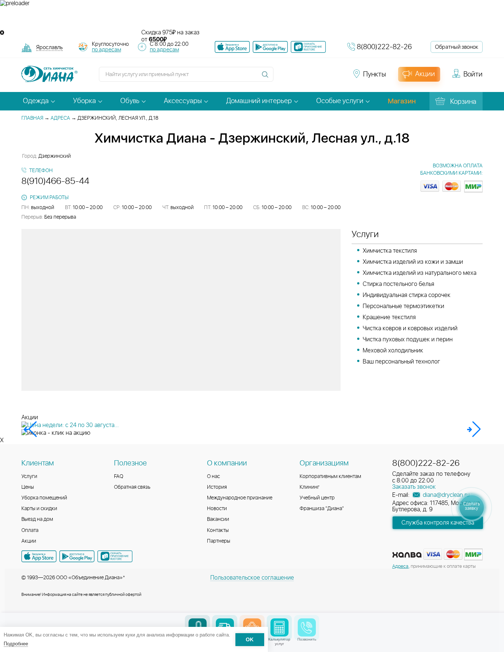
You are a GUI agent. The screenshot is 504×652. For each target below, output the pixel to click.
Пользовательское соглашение (252, 578)
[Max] (335, 78)
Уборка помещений (44, 498)
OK (249, 639)
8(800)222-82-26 (384, 47)
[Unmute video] (252, 18)
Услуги (29, 476)
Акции (28, 541)
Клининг (310, 487)
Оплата (29, 530)
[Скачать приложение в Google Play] (76, 556)
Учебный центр (317, 498)
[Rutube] (309, 78)
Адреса (60, 118)
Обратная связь (132, 487)
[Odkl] (296, 78)
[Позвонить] (307, 627)
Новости (217, 508)
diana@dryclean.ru (445, 495)
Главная (32, 118)
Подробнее (16, 643)
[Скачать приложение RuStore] (308, 47)
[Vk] (283, 78)
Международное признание (239, 498)
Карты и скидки (39, 508)
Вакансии (218, 519)
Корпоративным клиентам (330, 476)
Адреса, (401, 566)
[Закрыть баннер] (2, 32)
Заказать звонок (414, 487)
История (217, 487)
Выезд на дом (37, 519)
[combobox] (49, 48)
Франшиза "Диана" (322, 508)
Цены (27, 487)
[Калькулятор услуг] (279, 627)
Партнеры (218, 541)
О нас (213, 476)
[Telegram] (322, 78)
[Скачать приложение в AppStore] (38, 556)
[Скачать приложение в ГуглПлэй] (270, 47)
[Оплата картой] (407, 554)
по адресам (106, 49)
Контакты (218, 530)
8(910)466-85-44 (55, 181)
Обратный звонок (456, 47)
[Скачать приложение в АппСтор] (232, 47)
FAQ (118, 476)
